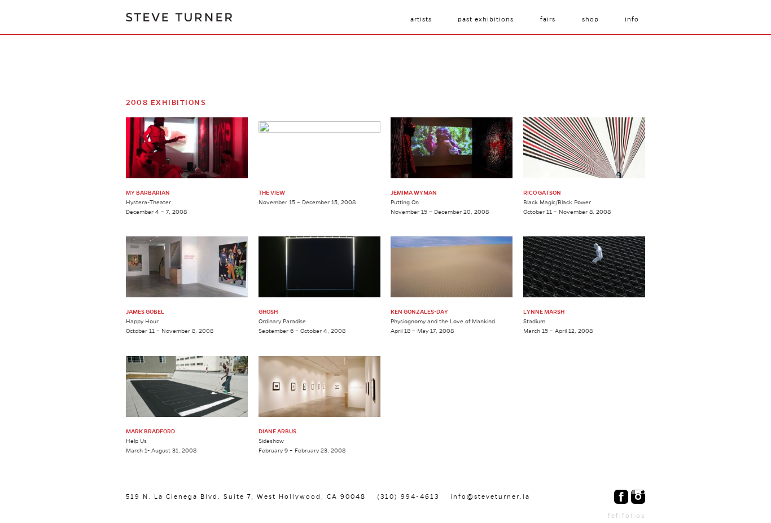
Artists (421, 19)
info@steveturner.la (490, 496)
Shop (590, 19)
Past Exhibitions (486, 19)
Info (632, 19)
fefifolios (626, 515)
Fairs (547, 19)
